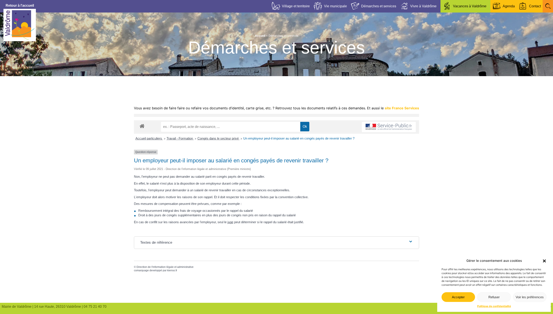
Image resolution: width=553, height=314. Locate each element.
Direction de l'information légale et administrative (165, 266)
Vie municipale (335, 6)
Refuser (494, 297)
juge (230, 222)
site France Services (402, 108)
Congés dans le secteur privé (218, 138)
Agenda (509, 6)
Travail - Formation (180, 138)
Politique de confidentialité (494, 306)
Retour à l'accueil (20, 5)
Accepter (458, 297)
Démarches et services (378, 6)
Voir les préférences (530, 297)
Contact (535, 6)
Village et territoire (296, 6)
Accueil (260, 35)
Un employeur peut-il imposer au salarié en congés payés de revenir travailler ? (298, 138)
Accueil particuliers (149, 138)
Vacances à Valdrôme (469, 6)
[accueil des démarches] (142, 126)
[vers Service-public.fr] (389, 127)
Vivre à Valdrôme (423, 6)
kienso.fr (172, 270)
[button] (544, 261)
